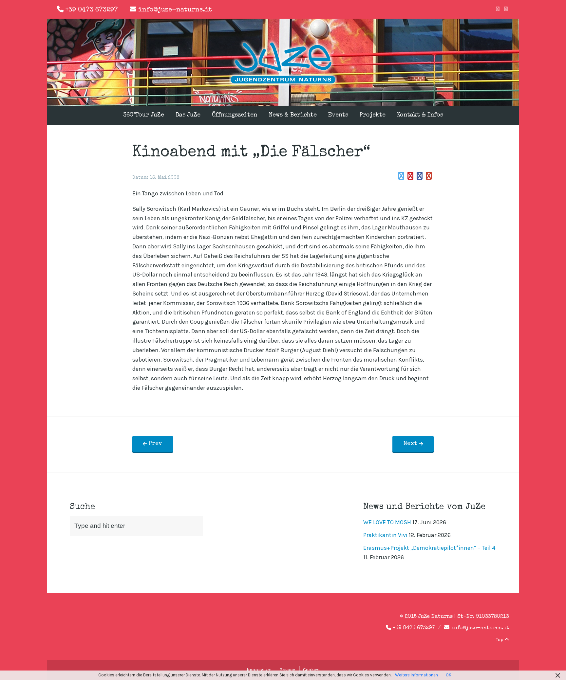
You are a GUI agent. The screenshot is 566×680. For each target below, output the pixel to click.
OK (448, 674)
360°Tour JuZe (143, 115)
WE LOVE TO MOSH (387, 522)
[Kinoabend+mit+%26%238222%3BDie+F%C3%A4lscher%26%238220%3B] (401, 176)
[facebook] (498, 9)
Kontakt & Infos (420, 115)
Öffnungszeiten (234, 115)
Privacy (287, 669)
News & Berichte (293, 115)
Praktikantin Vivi (385, 535)
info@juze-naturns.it (175, 10)
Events (338, 115)
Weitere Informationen (416, 674)
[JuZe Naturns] (283, 84)
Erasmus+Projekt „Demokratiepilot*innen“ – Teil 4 (429, 547)
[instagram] (506, 9)
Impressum (259, 669)
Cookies (311, 669)
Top (500, 639)
